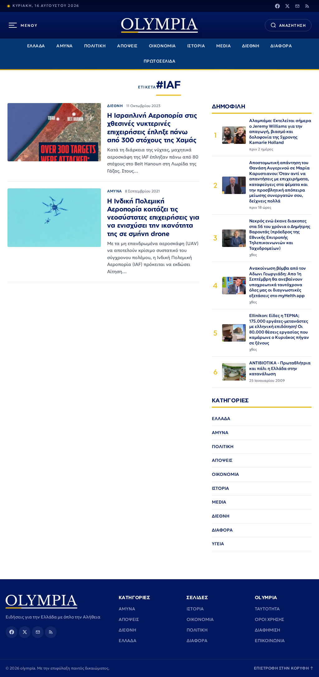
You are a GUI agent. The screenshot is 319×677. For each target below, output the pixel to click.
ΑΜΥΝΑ (64, 46)
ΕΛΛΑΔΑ (36, 46)
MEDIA (223, 46)
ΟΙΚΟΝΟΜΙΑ (162, 46)
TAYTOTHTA (267, 609)
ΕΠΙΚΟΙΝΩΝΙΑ (270, 640)
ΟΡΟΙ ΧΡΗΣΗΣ (269, 619)
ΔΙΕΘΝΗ (250, 46)
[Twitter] (287, 6)
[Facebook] (277, 6)
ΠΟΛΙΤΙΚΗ (95, 46)
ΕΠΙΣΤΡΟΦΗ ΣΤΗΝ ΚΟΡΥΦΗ (284, 668)
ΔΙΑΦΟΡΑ (281, 46)
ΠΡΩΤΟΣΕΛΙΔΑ (160, 61)
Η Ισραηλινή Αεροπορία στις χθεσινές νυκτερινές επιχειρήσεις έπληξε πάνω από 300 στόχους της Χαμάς (152, 127)
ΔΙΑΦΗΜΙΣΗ (267, 630)
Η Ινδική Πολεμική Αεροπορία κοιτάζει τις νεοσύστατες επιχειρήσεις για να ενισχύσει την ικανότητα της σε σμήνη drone (153, 217)
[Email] (297, 6)
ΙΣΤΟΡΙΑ (196, 46)
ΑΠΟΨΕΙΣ (127, 46)
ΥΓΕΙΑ (218, 544)
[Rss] (307, 6)
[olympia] (159, 25)
